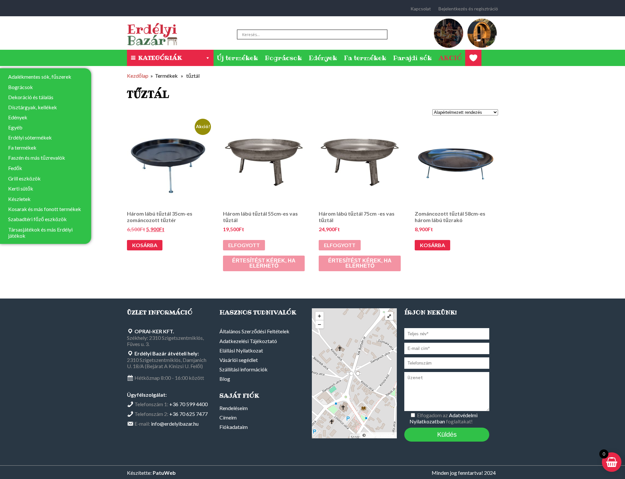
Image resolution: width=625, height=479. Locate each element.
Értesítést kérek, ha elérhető (264, 263)
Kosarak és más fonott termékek (44, 209)
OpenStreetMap (380, 435)
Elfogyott (244, 245)
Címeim (228, 417)
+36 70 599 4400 (188, 404)
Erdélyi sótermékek (30, 137)
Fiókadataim (233, 427)
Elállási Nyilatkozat (241, 350)
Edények (323, 57)
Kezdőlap (137, 76)
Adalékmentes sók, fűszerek (39, 76)
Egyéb (15, 127)
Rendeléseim (233, 408)
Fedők (15, 168)
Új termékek (237, 57)
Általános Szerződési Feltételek (254, 331)
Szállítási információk (243, 369)
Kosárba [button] (144, 245)
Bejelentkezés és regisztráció (468, 8)
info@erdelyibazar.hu (175, 423)
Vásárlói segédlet (238, 360)
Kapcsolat (420, 8)
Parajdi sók (412, 57)
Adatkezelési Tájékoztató (248, 341)
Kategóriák (160, 58)
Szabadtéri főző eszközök (37, 219)
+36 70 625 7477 (188, 414)
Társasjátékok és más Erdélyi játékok (40, 232)
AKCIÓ (450, 57)
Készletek (19, 199)
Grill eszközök (24, 178)
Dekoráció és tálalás (30, 97)
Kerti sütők (20, 188)
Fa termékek (365, 57)
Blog (224, 379)
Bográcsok (283, 57)
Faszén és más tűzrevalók (36, 157)
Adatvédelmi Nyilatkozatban (444, 418)
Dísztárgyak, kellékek (32, 107)
